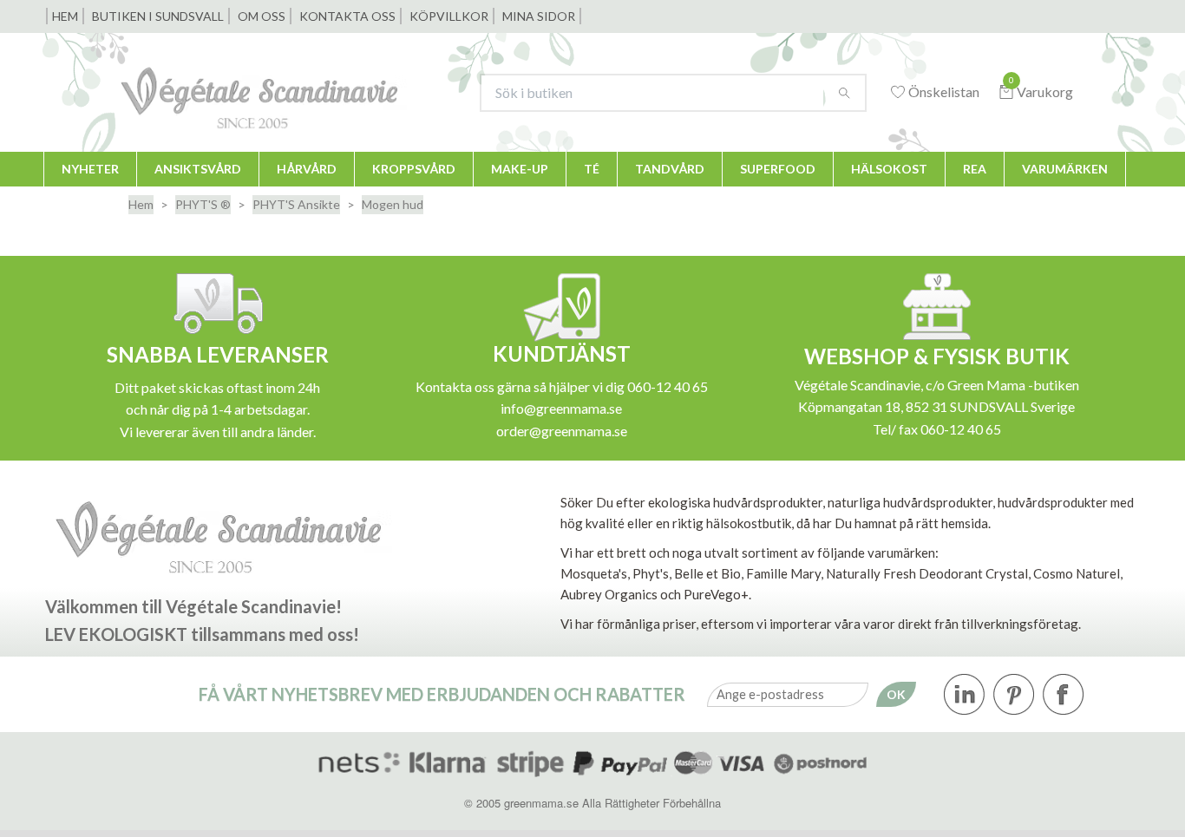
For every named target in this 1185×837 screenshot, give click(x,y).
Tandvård (669, 168)
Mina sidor (538, 16)
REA (974, 168)
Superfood (777, 168)
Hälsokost (889, 168)
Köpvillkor (448, 16)
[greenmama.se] (285, 92)
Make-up (519, 168)
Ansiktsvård (197, 168)
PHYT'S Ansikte (296, 204)
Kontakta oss (347, 16)
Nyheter (90, 168)
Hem (65, 16)
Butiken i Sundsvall (158, 16)
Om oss (261, 16)
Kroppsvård (413, 168)
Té (591, 168)
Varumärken (1065, 168)
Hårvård (307, 168)
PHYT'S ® (203, 204)
